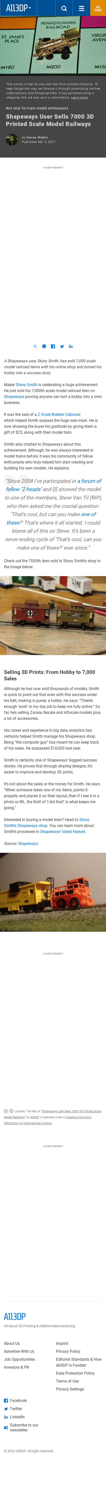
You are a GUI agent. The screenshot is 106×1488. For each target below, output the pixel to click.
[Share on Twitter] (62, 346)
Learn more (79, 97)
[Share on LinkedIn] (71, 346)
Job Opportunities (19, 1359)
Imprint (62, 1343)
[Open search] (64, 8)
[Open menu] (81, 8)
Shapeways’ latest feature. (63, 831)
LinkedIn (17, 1417)
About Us (12, 1343)
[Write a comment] (44, 346)
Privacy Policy (68, 1351)
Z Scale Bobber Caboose (58, 414)
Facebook (18, 1400)
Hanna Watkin (37, 137)
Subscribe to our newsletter (24, 1427)
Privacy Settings (70, 1389)
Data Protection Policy (75, 1373)
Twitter (16, 1408)
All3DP (34, 1117)
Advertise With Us (19, 1351)
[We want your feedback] (35, 346)
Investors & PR (16, 1367)
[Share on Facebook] (53, 346)
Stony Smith (26, 384)
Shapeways (14, 396)
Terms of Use (67, 1381)
